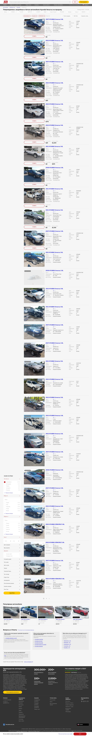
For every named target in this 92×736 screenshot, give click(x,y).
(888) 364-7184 (32, 728)
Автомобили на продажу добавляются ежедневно (53, 683)
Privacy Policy (18, 731)
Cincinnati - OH (67, 645)
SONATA (14, 11)
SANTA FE (31, 11)
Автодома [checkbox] (8, 488)
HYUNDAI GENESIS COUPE (11, 638)
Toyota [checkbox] (7, 502)
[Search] (70, 2)
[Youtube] (88, 701)
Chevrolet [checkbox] (8, 506)
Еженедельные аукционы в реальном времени (38, 683)
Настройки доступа (10, 724)
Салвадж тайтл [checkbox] (9, 556)
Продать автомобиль (58, 4)
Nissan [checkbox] (7, 510)
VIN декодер (68, 711)
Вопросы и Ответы (69, 702)
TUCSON (22, 11)
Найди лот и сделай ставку (15, 4)
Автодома (21, 702)
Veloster (70, 11)
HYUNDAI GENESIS (39, 646)
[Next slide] (59, 16)
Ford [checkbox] (7, 504)
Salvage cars (12, 7)
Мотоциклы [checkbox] (8, 484)
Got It (80, 733)
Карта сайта (21, 720)
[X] (85, 701)
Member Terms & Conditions (32, 731)
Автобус (20, 708)
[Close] (88, 734)
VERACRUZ (41, 15)
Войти (75, 1)
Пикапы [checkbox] (7, 486)
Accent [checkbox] (7, 531)
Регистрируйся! (83, 1)
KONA (46, 11)
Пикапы (20, 706)
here (5, 655)
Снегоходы (21, 719)
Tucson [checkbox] (7, 527)
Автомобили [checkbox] (8, 482)
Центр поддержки (28, 661)
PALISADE (63, 11)
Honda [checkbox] (7, 508)
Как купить (67, 701)
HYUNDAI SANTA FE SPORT (40, 644)
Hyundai (18, 7)
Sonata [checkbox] (7, 525)
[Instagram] (82, 701)
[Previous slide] (24, 16)
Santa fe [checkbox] (8, 529)
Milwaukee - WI (67, 642)
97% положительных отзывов (71, 670)
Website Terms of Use (24, 731)
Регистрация (52, 699)
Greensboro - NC (67, 644)
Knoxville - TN (67, 647)
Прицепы (20, 712)
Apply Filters (12, 592)
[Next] (49, 598)
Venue (77, 11)
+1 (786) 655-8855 (24, 728)
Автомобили (26, 15)
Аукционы (37, 4)
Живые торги (28, 4)
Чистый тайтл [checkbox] (9, 554)
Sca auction (5, 7)
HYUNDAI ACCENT (39, 641)
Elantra (6, 11)
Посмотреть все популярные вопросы (26, 630)
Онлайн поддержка (69, 704)
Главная (4, 4)
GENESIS (84, 11)
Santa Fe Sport (54, 11)
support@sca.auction (39, 728)
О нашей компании (7, 699)
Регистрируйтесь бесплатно (13, 692)
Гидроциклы (21, 714)
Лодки (20, 710)
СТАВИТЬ (34, 36)
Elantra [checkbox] (7, 523)
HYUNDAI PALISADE (39, 642)
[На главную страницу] (5, 2)
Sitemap (38, 731)
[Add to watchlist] (43, 20)
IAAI (72, 731)
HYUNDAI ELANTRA (39, 639)
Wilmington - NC (67, 640)
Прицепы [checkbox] (8, 490)
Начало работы (46, 4)
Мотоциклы (21, 704)
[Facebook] (84, 701)
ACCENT (39, 11)
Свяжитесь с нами (69, 706)
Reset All (48, 15)
